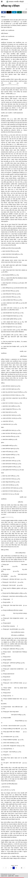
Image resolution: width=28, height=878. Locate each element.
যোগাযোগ (17, 876)
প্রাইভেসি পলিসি (11, 876)
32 (21, 867)
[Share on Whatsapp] (19, 12)
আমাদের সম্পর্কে (4, 876)
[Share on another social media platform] (24, 12)
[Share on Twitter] (8, 12)
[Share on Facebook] (3, 12)
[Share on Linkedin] (14, 12)
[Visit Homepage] (15, 1)
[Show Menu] (1, 1)
